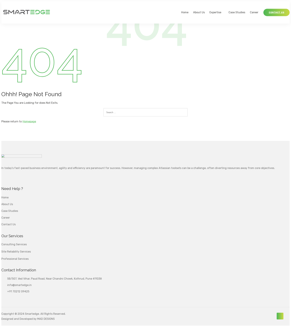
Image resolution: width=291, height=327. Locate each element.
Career (254, 12)
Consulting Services (14, 244)
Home (184, 12)
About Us (199, 12)
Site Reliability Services (16, 251)
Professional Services (15, 258)
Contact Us (8, 224)
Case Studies (237, 12)
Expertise (215, 12)
